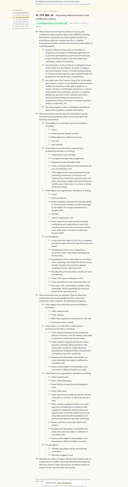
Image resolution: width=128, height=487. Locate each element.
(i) (49, 129)
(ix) (49, 438)
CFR (41, 11)
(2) (43, 65)
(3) (43, 80)
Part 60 (51, 11)
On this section (17, 10)
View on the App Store (64, 483)
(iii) (50, 137)
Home (37, 11)
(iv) (49, 140)
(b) (37, 113)
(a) (37, 31)
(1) (43, 49)
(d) (37, 458)
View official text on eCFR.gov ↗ (78, 23)
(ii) (49, 133)
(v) (49, 144)
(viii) (50, 428)
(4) (43, 107)
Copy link (38, 26)
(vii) (50, 285)
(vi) (49, 221)
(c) (37, 295)
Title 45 (46, 11)
